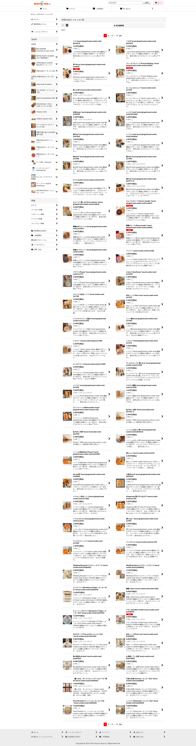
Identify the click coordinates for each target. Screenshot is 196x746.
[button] (152, 8)
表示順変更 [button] (120, 25)
